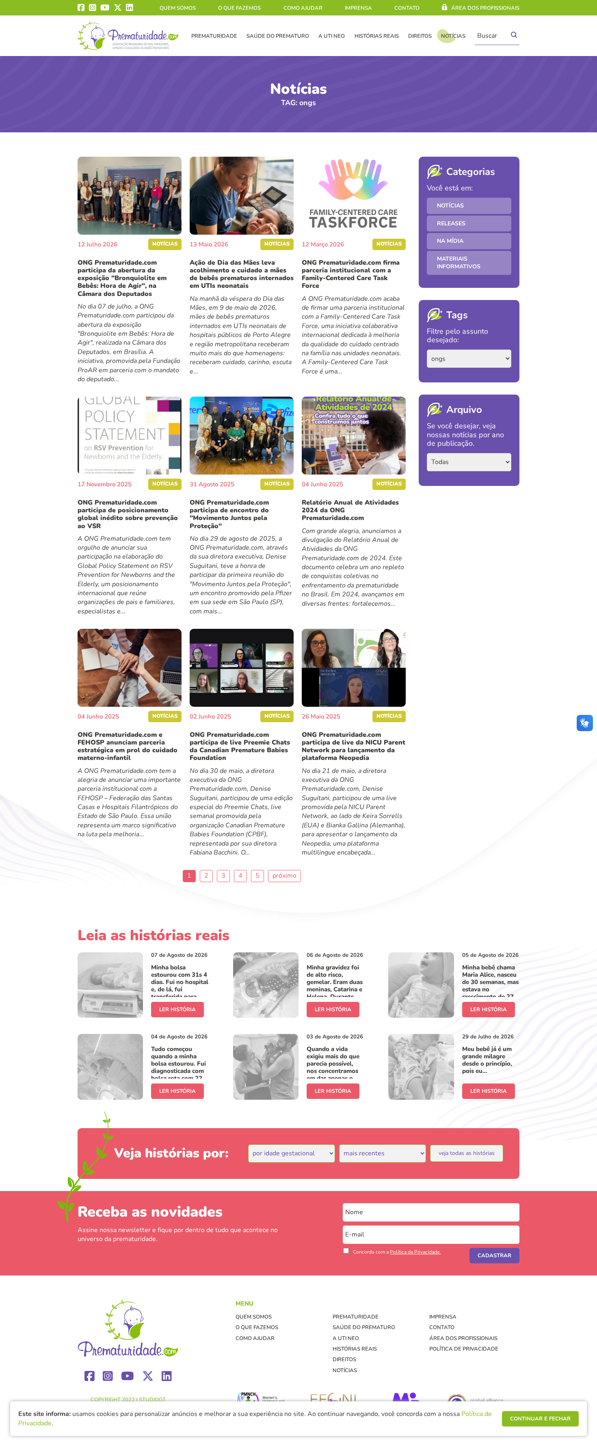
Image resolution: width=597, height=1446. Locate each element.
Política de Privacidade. (415, 1252)
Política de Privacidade (463, 1349)
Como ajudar (302, 8)
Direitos (420, 36)
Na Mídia (450, 241)
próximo (284, 875)
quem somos (178, 8)
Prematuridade (214, 36)
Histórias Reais (377, 36)
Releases (451, 223)
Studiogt (152, 1399)
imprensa (358, 8)
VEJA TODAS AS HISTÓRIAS (467, 1153)
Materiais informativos (458, 263)
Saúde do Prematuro (278, 36)
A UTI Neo (331, 36)
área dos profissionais (485, 8)
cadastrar (494, 1255)
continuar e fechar (540, 1418)
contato (407, 8)
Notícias (453, 36)
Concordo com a (397, 1252)
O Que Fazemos (239, 8)
